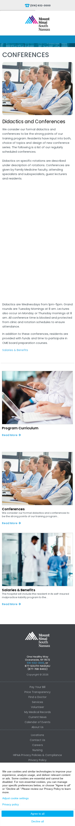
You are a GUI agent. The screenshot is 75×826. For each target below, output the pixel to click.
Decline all (37, 821)
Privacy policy (10, 804)
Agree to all (37, 813)
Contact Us (37, 740)
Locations (37, 735)
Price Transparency (37, 692)
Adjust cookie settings (15, 798)
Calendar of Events (37, 722)
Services (37, 702)
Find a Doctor (37, 697)
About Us (37, 727)
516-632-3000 (35, 663)
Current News (37, 717)
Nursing (37, 750)
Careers (37, 745)
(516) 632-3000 (40, 5)
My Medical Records (37, 712)
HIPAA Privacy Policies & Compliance (37, 755)
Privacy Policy (37, 760)
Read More (10, 435)
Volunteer (37, 707)
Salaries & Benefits (15, 350)
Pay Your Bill (38, 687)
